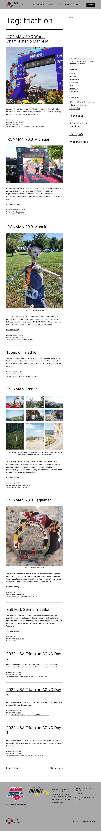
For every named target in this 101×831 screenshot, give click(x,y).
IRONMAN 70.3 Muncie (26, 226)
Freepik (87, 797)
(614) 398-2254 (80, 791)
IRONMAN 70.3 (18, 126)
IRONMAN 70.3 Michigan (28, 139)
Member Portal (65, 4)
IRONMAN (17, 339)
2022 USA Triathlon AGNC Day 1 (33, 730)
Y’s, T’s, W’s (76, 134)
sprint (29, 376)
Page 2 (17, 768)
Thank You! (76, 115)
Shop (29, 4)
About (78, 4)
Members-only (74, 79)
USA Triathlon (39, 676)
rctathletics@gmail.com (83, 788)
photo (26, 126)
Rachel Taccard (59, 802)
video (42, 126)
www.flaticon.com (81, 800)
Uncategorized (74, 91)
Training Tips (73, 88)
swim (32, 126)
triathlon (37, 126)
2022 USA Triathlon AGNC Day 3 (33, 656)
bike (12, 126)
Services (52, 4)
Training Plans (41, 4)
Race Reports (20, 124)
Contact (91, 5)
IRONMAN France (22, 389)
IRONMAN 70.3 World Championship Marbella (27, 38)
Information (19, 374)
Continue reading (12, 204)
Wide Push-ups (78, 141)
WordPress (90, 821)
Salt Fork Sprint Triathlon (28, 609)
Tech (71, 85)
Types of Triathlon (22, 352)
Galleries (18, 485)
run (29, 126)
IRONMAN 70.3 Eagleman (29, 500)
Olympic (16, 715)
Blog (23, 4)
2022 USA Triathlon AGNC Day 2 (33, 691)
